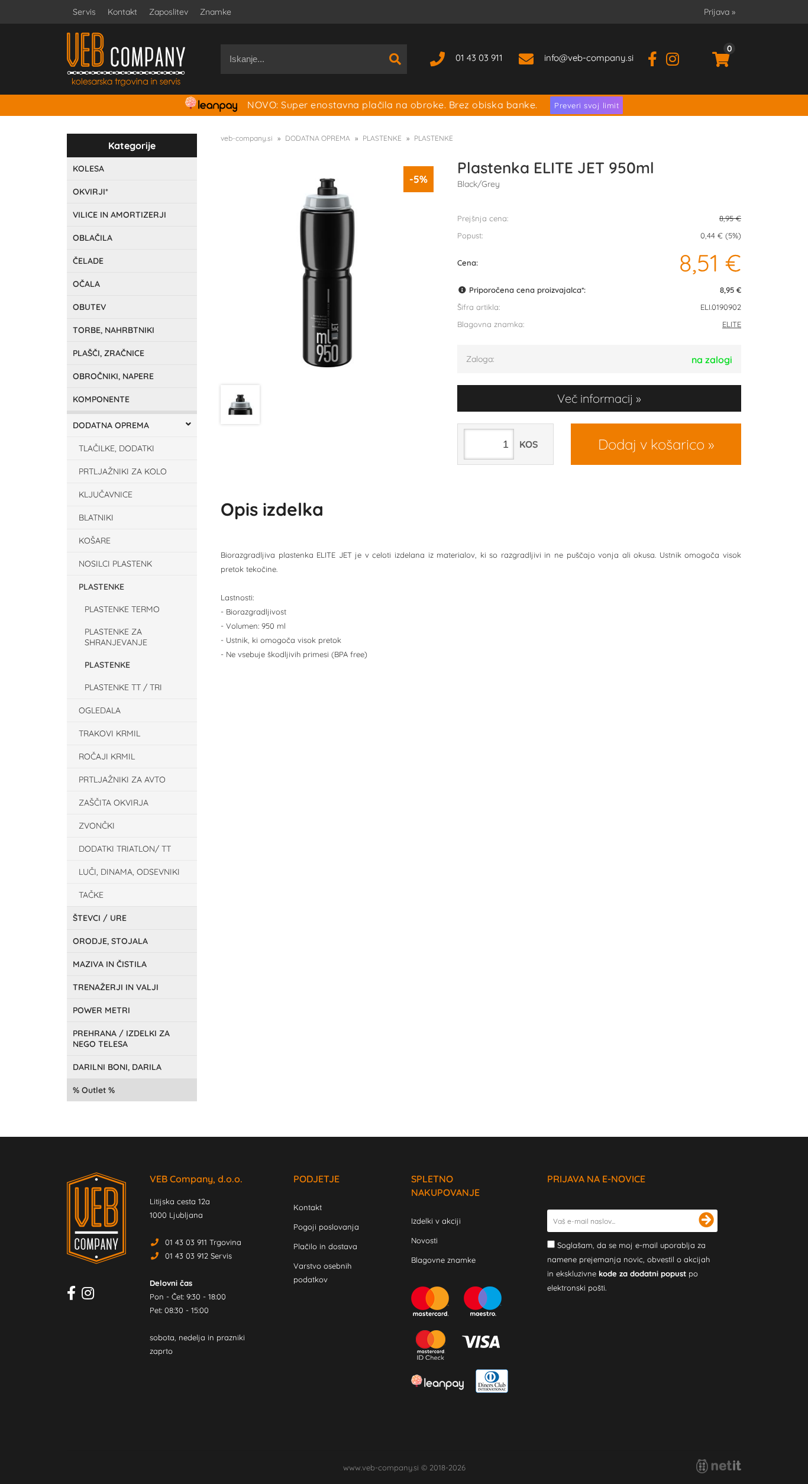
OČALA (86, 284)
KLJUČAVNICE (105, 494)
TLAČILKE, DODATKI (116, 448)
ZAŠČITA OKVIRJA (113, 802)
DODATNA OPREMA (111, 425)
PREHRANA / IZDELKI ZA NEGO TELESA (121, 1038)
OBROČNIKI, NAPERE (113, 376)
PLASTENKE (101, 586)
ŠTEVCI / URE (100, 918)
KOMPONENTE (101, 399)
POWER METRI (101, 1010)
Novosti (424, 1240)
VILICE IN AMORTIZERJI (119, 214)
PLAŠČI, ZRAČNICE (108, 353)
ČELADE (88, 261)
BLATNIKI (96, 517)
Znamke (215, 12)
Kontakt (122, 12)
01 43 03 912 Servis (198, 1255)
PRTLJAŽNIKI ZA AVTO (122, 779)
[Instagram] (677, 57)
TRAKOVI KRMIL (109, 733)
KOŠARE (95, 540)
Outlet (94, 1090)
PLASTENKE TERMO (122, 609)
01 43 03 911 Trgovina (203, 1242)
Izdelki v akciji (436, 1221)
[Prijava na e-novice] (706, 1221)
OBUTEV (89, 307)
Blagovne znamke (443, 1260)
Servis (84, 12)
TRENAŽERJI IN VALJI (116, 987)
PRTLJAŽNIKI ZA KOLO (123, 471)
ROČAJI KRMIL (107, 756)
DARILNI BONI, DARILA (117, 1067)
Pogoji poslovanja (326, 1226)
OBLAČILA (92, 237)
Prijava (719, 12)
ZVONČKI (97, 825)
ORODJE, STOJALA (110, 941)
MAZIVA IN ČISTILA (110, 964)
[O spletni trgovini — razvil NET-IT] (718, 1466)
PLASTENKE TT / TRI (123, 687)
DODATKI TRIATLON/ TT (125, 848)
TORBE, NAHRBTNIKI (113, 330)
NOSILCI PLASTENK (115, 563)
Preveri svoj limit (586, 105)
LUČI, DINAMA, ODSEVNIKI (129, 872)
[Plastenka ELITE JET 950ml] (327, 272)
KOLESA (88, 168)
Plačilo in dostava (325, 1246)
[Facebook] (657, 57)
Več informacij (595, 398)
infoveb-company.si (589, 57)
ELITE (731, 324)
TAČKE (91, 895)
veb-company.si (247, 138)
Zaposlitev (168, 12)
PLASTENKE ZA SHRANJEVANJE (116, 637)
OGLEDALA (100, 710)
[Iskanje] (395, 59)
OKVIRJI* (90, 191)
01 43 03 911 (479, 57)
